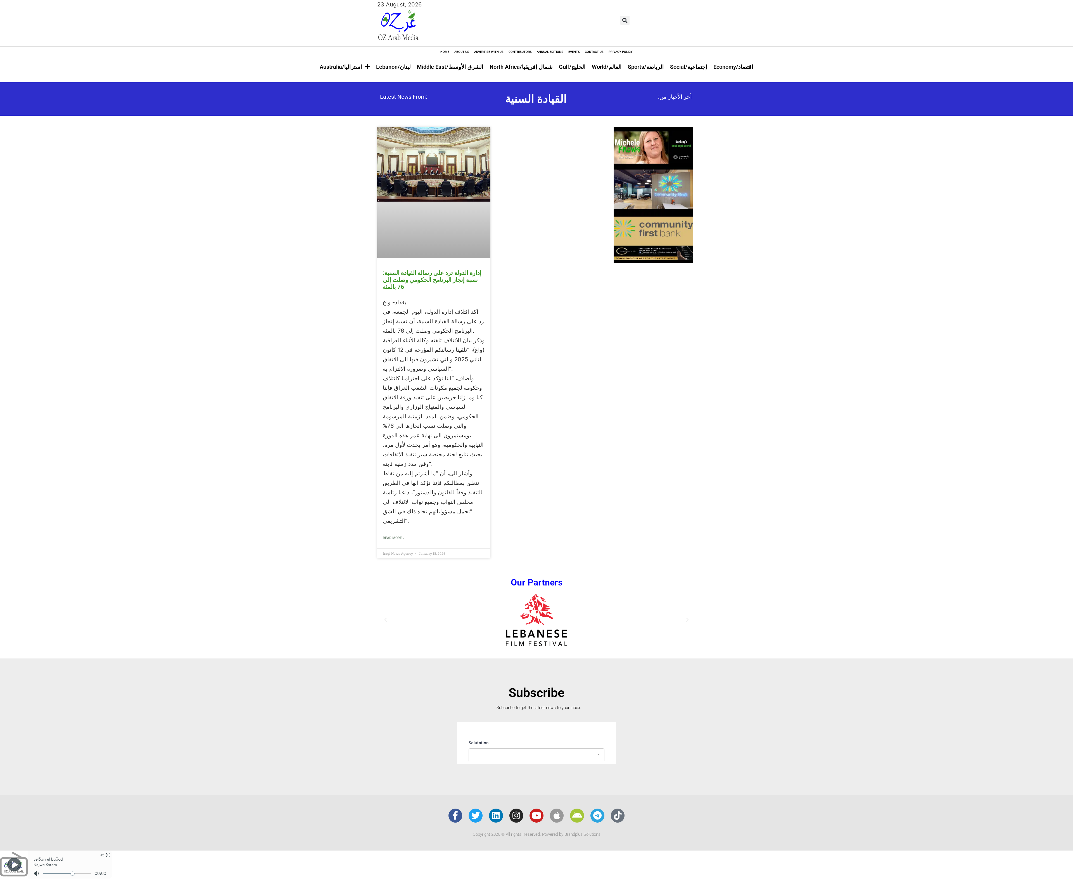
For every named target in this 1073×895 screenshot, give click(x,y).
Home (444, 52)
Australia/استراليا (341, 66)
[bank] (653, 261)
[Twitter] (476, 816)
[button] (625, 20)
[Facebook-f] (455, 816)
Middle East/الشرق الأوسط (450, 66)
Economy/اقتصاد (733, 66)
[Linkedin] (496, 816)
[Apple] (557, 816)
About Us (461, 52)
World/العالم (607, 66)
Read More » (393, 538)
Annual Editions (550, 52)
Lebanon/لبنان (393, 66)
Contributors (520, 52)
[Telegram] (597, 816)
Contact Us (594, 52)
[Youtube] (536, 816)
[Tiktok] (618, 816)
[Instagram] (516, 816)
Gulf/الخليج (572, 66)
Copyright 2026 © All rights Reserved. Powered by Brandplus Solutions (536, 834)
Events (574, 52)
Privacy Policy (621, 52)
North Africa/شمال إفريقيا (521, 66)
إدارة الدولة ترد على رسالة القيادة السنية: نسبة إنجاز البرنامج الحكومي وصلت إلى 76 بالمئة (432, 280)
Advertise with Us (489, 52)
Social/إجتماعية (688, 66)
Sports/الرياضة (646, 66)
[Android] (577, 816)
